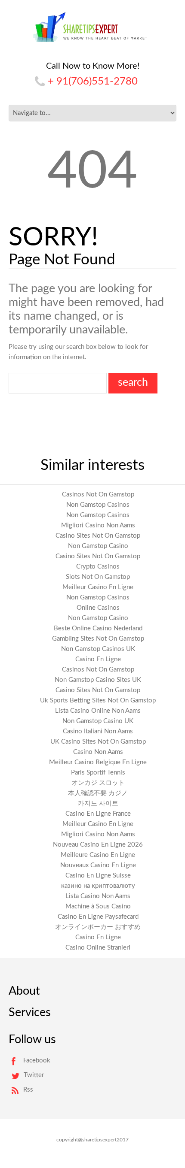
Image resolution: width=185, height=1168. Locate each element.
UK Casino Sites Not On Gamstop (98, 741)
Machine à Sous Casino (98, 906)
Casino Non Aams (98, 752)
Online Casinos (98, 608)
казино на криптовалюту (98, 886)
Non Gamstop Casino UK (97, 721)
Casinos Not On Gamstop (98, 494)
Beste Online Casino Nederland (98, 628)
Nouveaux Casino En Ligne (98, 865)
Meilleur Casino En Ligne (97, 587)
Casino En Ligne (98, 659)
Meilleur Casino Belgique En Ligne (98, 762)
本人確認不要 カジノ (98, 793)
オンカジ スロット (98, 783)
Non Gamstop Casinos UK (98, 649)
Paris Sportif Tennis (98, 772)
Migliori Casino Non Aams (98, 525)
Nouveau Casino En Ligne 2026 (98, 844)
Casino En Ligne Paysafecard (98, 917)
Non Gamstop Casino (98, 546)
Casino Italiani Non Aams (98, 731)
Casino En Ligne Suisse (98, 875)
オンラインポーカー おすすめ (98, 927)
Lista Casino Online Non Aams (98, 711)
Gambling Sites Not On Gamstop (98, 638)
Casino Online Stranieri (97, 947)
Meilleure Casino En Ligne (98, 855)
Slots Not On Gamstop (98, 577)
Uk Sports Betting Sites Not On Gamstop (98, 700)
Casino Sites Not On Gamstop (98, 536)
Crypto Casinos (98, 566)
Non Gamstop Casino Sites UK (98, 680)
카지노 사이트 (98, 803)
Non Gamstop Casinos (98, 505)
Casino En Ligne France (98, 814)
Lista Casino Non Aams (97, 896)
